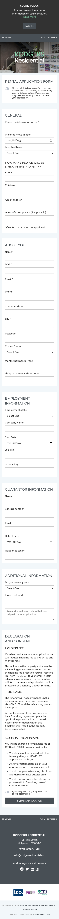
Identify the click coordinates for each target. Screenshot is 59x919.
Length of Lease (13, 147)
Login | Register (48, 37)
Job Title (9, 449)
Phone (9, 291)
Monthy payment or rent (19, 361)
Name (9, 252)
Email (9, 279)
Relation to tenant (15, 550)
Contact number (14, 508)
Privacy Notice (30, 910)
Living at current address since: (22, 373)
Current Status (13, 346)
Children (10, 185)
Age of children (13, 200)
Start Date (10, 437)
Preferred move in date (18, 134)
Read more (29, 17)
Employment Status (16, 410)
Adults (8, 172)
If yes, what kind (14, 595)
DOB (8, 264)
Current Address (14, 306)
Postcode (11, 333)
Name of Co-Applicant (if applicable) (25, 212)
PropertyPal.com (41, 915)
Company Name (14, 422)
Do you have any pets (17, 582)
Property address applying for (22, 122)
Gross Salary (11, 464)
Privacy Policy (49, 905)
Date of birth (12, 536)
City (7, 319)
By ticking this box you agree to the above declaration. (29, 792)
